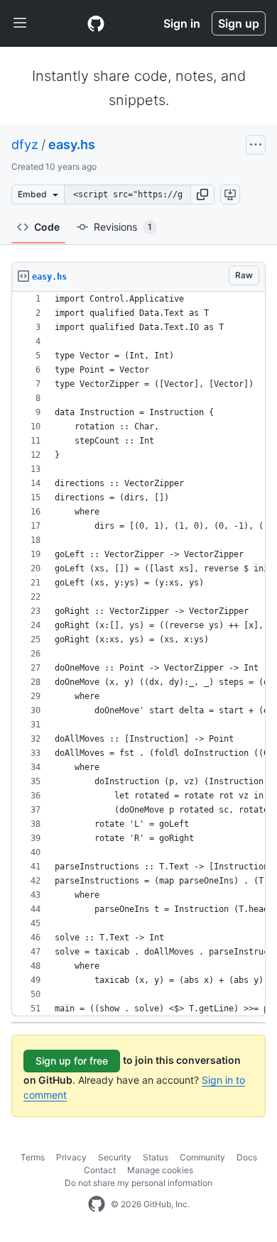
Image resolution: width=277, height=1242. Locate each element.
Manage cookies (160, 1170)
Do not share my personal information (138, 1182)
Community (202, 1157)
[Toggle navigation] (19, 23)
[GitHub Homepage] (96, 1204)
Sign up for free (72, 1061)
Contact (100, 1170)
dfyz (24, 144)
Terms (33, 1157)
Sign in (181, 23)
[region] (138, 654)
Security (114, 1157)
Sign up (238, 23)
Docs (247, 1157)
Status (155, 1157)
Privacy (71, 1157)
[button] (202, 194)
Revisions (123, 227)
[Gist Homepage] (95, 23)
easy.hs (71, 144)
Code (47, 227)
